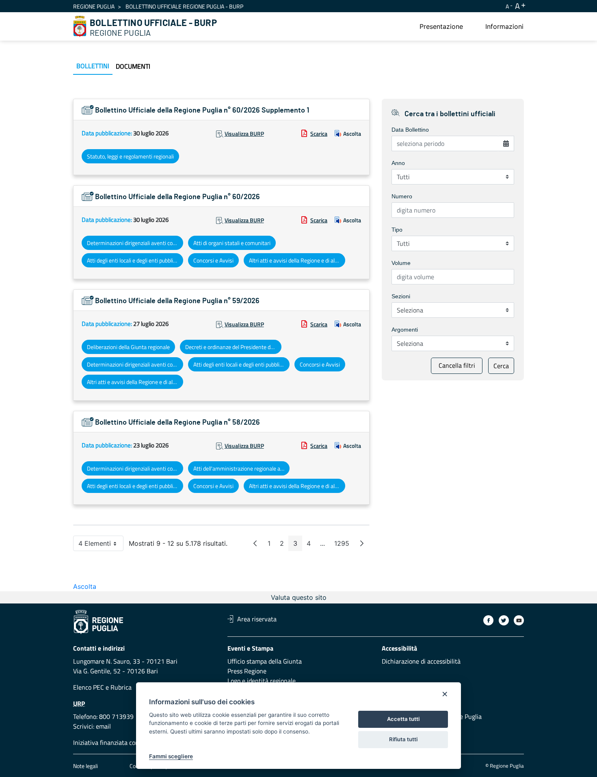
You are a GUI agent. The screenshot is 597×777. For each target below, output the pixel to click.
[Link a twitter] (504, 620)
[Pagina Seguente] (362, 543)
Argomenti (405, 329)
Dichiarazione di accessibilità (421, 661)
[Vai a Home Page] (80, 26)
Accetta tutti (403, 719)
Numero (402, 196)
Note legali (85, 766)
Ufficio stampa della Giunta (264, 661)
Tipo (397, 229)
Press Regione (246, 671)
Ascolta (352, 133)
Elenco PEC (88, 687)
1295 (344, 545)
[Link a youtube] (519, 620)
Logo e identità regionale (261, 681)
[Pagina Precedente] (255, 543)
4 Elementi (100, 545)
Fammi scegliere (171, 756)
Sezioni (401, 296)
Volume (401, 263)
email (103, 726)
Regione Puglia (94, 6)
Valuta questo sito (299, 597)
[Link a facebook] (488, 620)
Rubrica (121, 687)
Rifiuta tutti (403, 739)
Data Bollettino (410, 129)
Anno (398, 163)
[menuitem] (441, 26)
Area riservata (257, 619)
